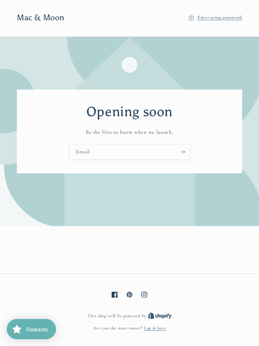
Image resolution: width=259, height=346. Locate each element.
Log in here (155, 328)
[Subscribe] (182, 152)
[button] (215, 17)
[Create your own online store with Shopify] (160, 316)
